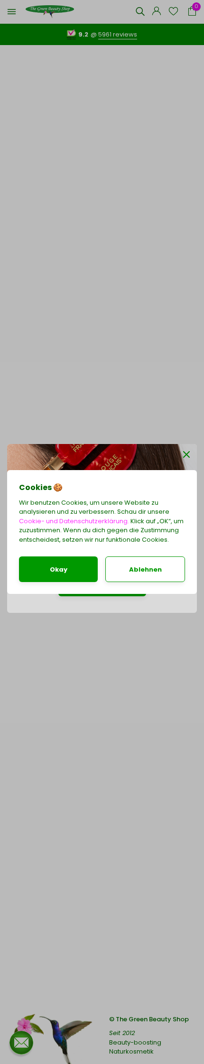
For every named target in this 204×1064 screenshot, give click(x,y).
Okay (58, 569)
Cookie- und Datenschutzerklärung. (74, 521)
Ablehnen (145, 569)
